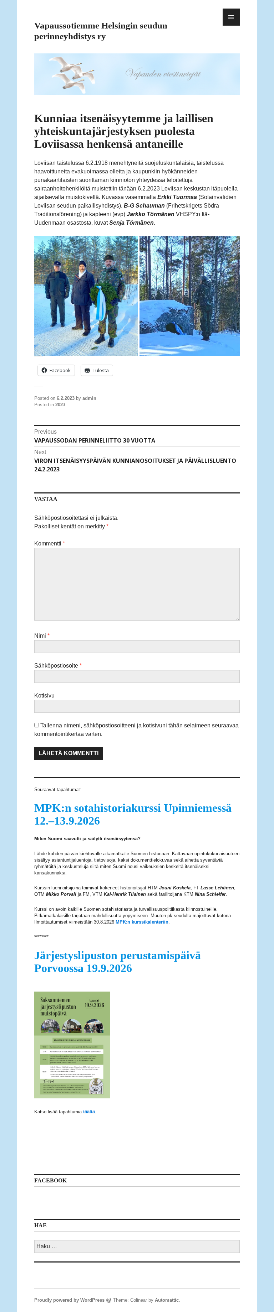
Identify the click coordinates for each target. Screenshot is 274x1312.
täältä (89, 1111)
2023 (60, 404)
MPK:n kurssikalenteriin (142, 922)
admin (89, 398)
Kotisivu (44, 695)
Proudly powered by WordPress (69, 1300)
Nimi (42, 636)
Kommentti (49, 543)
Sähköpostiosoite (58, 666)
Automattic (167, 1300)
